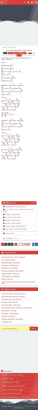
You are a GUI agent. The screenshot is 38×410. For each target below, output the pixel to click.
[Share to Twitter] (34, 244)
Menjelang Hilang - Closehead (10, 262)
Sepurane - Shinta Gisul (8, 316)
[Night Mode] (36, 2)
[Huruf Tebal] (12, 244)
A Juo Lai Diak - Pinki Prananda (11, 393)
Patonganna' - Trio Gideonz (9, 268)
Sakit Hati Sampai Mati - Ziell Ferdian (12, 319)
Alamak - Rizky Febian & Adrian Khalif (13, 386)
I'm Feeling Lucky (6, 322)
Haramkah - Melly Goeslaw (13, 217)
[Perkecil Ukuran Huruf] (9, 244)
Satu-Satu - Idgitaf (7, 378)
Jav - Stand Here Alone (8, 260)
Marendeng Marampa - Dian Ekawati (12, 271)
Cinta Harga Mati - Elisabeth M (10, 276)
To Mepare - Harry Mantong (9, 265)
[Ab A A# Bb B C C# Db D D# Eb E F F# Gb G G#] (19, 55)
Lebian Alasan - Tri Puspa (8, 310)
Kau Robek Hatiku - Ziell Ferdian (10, 305)
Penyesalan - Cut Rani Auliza (10, 313)
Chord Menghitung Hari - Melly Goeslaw (19, 50)
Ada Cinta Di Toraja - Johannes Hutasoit (13, 257)
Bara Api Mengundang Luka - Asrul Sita (13, 296)
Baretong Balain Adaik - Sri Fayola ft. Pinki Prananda (16, 308)
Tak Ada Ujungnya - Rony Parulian (11, 299)
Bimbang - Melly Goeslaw (13, 214)
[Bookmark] (34, 53)
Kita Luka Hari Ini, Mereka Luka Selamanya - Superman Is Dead (18, 282)
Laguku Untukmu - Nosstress (10, 273)
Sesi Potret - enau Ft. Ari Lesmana (12, 375)
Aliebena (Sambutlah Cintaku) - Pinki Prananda (16, 397)
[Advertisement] (19, 26)
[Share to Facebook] (33, 244)
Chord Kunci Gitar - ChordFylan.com (22, 406)
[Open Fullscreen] (2, 244)
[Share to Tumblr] (36, 244)
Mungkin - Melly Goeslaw (13, 223)
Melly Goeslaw (9, 233)
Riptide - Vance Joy (7, 279)
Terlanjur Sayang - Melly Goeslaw (15, 226)
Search (34, 329)
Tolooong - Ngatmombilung (9, 302)
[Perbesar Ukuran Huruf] (6, 244)
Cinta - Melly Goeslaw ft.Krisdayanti (16, 229)
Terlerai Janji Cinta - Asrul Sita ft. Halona (13, 294)
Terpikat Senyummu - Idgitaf (10, 382)
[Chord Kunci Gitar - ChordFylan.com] (9, 2)
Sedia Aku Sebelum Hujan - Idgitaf (12, 389)
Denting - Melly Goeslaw (12, 220)
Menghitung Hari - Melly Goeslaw (15, 206)
